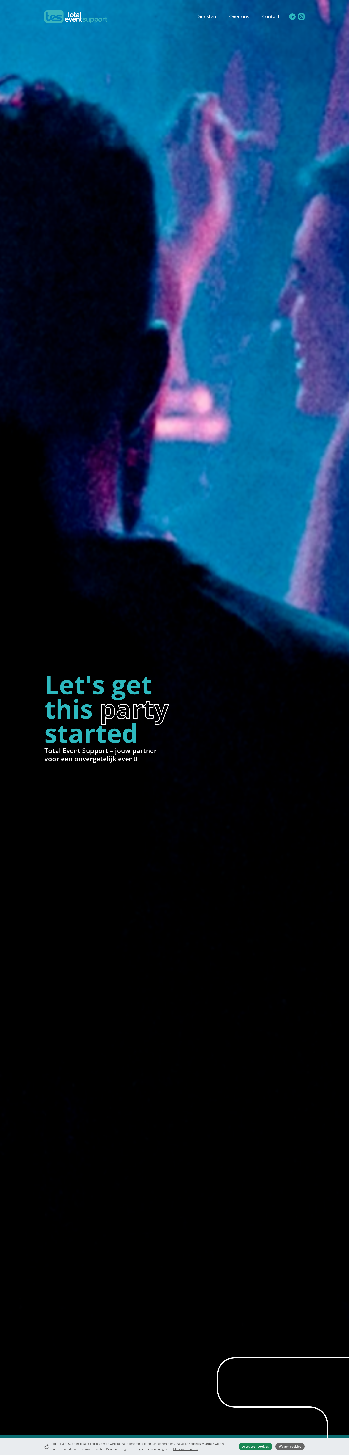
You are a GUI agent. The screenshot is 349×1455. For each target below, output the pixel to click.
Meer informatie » (185, 1449)
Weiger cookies (290, 1446)
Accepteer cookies (255, 1446)
